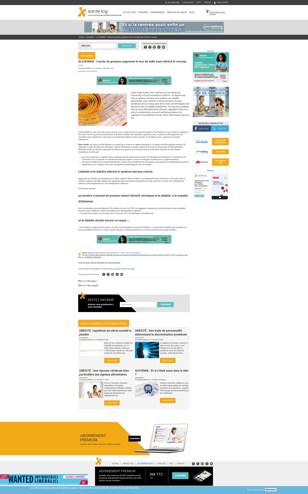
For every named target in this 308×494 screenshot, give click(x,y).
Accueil (81, 37)
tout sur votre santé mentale (220, 141)
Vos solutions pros (220, 162)
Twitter (149, 47)
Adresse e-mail (126, 300)
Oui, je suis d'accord (255, 490)
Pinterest (154, 47)
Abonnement (157, 12)
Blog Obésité (92, 285)
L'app (199, 2)
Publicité (161, 464)
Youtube (121, 274)
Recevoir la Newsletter (211, 123)
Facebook (145, 47)
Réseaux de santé (177, 12)
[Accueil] (82, 12)
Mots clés (86, 46)
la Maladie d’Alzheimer (93, 257)
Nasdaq (208, 10)
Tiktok (158, 47)
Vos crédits (220, 152)
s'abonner (180, 475)
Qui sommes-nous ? (145, 464)
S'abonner (165, 304)
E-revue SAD (188, 2)
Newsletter (128, 464)
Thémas (207, 2)
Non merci (271, 490)
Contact (180, 464)
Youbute (163, 47)
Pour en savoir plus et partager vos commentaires (99, 262)
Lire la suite (112, 360)
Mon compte (222, 2)
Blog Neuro (92, 281)
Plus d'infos (134, 488)
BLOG (192, 12)
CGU (171, 464)
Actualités (129, 12)
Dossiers (143, 12)
